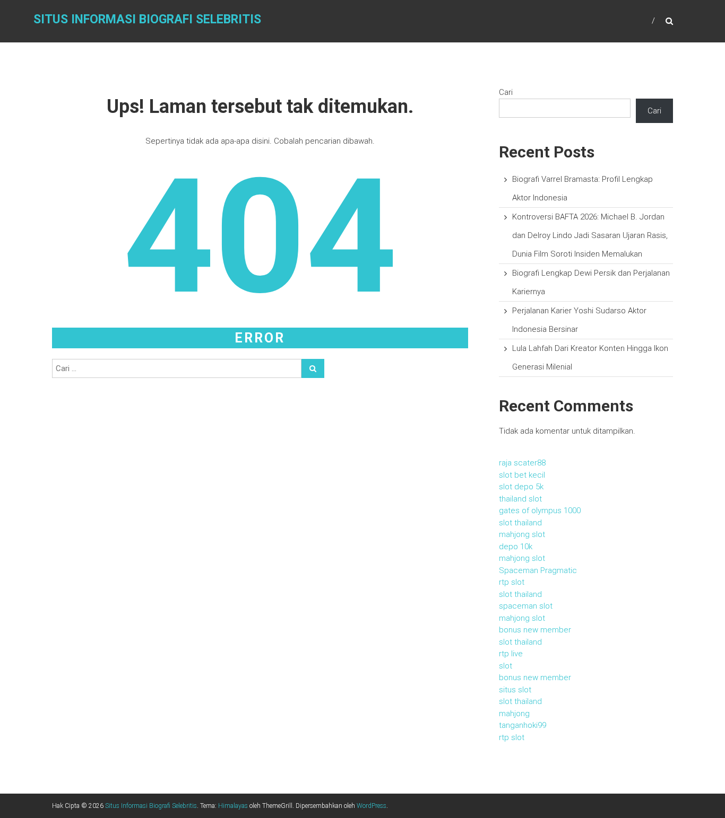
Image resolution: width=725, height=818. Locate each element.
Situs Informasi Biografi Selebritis (147, 19)
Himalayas (233, 806)
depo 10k (515, 546)
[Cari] (312, 368)
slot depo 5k (521, 486)
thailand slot (520, 499)
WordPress (371, 806)
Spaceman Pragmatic (538, 570)
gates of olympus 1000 (540, 510)
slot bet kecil (522, 475)
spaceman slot (526, 606)
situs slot (515, 689)
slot (505, 666)
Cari (506, 92)
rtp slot (511, 582)
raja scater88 (522, 463)
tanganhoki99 (522, 725)
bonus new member (535, 630)
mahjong (514, 713)
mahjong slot (522, 534)
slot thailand (520, 522)
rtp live (511, 653)
